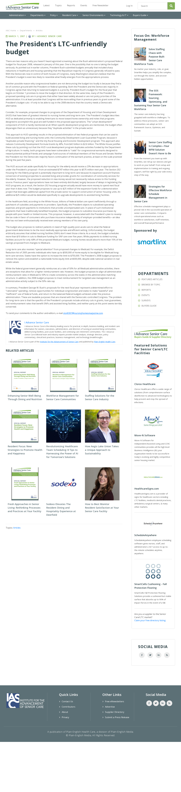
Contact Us (67, 701)
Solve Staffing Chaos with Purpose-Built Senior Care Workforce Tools (149, 57)
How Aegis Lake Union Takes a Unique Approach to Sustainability (102, 450)
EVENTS (146, 295)
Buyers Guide (139, 15)
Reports (71, 5)
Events (83, 5)
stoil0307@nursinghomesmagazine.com (83, 313)
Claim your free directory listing (150, 620)
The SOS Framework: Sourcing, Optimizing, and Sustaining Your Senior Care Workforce (150, 100)
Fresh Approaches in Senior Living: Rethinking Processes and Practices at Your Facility (24, 507)
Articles (39, 30)
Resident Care (69, 15)
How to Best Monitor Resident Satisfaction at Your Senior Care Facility (102, 507)
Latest (46, 5)
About (65, 712)
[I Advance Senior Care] (23, 6)
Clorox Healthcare (144, 384)
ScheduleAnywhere (145, 535)
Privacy (65, 717)
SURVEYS (146, 300)
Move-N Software (144, 435)
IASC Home (11, 30)
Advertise (110, 706)
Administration (16, 15)
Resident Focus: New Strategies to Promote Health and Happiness (25, 450)
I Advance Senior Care (49, 36)
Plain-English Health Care (104, 341)
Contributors (68, 706)
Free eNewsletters (114, 701)
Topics (58, 5)
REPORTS (146, 289)
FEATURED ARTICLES (152, 279)
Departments (37, 15)
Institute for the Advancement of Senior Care (59, 341)
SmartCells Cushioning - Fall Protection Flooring (150, 585)
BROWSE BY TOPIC (151, 284)
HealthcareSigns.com (146, 488)
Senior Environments (93, 15)
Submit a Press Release (117, 717)
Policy (53, 15)
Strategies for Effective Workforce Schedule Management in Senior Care (153, 194)
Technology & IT (118, 15)
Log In (129, 5)
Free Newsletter (100, 5)
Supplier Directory (114, 712)
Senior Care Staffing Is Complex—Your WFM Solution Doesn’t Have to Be (160, 148)
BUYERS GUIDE (149, 305)
